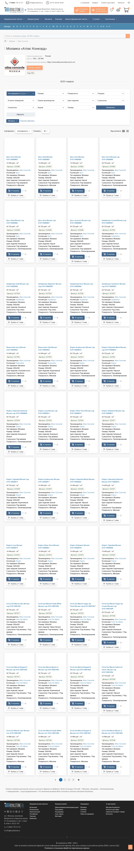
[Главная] (5, 41)
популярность (22, 131)
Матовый (58, 816)
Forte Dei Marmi (22, 619)
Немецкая (33, 818)
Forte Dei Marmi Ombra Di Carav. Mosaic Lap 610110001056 (112, 669)
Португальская (35, 812)
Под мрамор (59, 812)
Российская (34, 814)
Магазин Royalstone (113, 807)
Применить (110, 107)
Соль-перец (59, 814)
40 (45, 131)
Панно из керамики (87, 814)
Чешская (33, 816)
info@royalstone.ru (13, 831)
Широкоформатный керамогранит (67, 807)
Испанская (33, 807)
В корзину (15, 191)
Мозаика (84, 807)
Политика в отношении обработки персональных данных (67, 848)
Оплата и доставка (112, 809)
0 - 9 (108, 26)
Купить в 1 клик (16, 195)
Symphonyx (115, 236)
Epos (18, 173)
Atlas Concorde (25, 170)
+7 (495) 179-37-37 (13, 827)
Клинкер (83, 809)
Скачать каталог (34, 68)
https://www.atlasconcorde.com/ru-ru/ (61, 62)
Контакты (109, 814)
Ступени (83, 812)
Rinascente (20, 363)
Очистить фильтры (27, 121)
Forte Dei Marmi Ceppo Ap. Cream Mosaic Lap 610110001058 (112, 606)
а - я (102, 26)
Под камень (59, 809)
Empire (82, 363)
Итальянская (34, 809)
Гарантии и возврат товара (115, 812)
